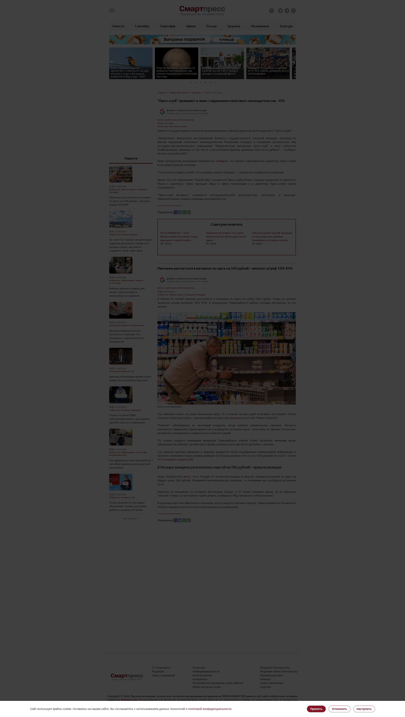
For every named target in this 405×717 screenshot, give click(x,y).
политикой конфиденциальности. (210, 709)
